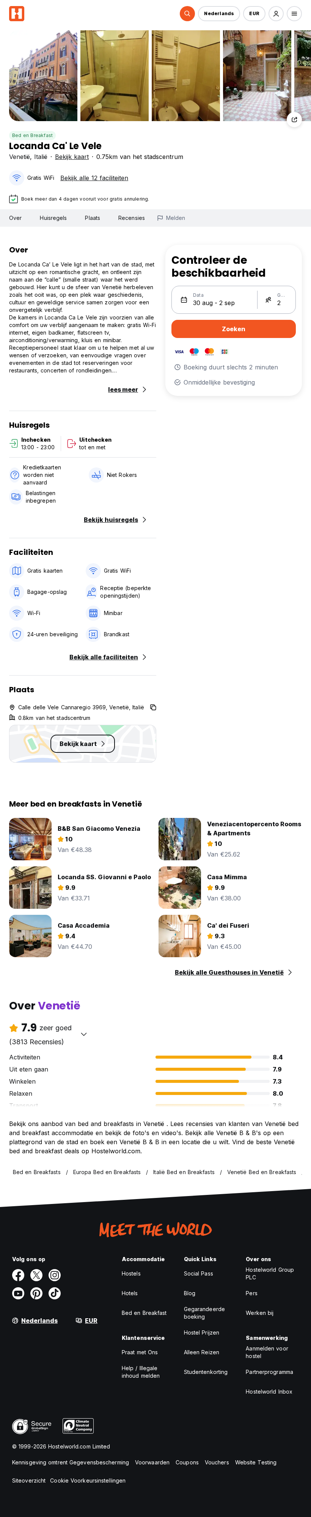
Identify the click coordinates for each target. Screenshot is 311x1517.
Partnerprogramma (269, 1372)
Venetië (19, 156)
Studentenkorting (206, 1372)
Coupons (187, 1462)
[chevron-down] (84, 1034)
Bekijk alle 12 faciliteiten (94, 178)
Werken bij (259, 1313)
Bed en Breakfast (32, 135)
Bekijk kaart (72, 156)
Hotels (130, 1293)
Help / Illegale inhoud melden (141, 1372)
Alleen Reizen (201, 1352)
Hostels (131, 1273)
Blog (189, 1293)
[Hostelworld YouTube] (18, 1293)
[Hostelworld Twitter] (36, 1275)
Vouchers (217, 1462)
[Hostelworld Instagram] (55, 1275)
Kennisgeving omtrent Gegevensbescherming (70, 1462)
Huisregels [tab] (53, 218)
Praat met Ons (140, 1352)
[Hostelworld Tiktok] (55, 1293)
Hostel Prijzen (201, 1332)
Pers (251, 1293)
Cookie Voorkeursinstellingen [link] (88, 1480)
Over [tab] (15, 218)
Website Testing (256, 1462)
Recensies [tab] (131, 218)
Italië (40, 156)
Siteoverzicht (29, 1480)
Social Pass (198, 1273)
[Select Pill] (187, 13)
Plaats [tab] (92, 218)
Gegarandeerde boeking (204, 1313)
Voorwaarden (152, 1462)
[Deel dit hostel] (294, 119)
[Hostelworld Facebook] (18, 1275)
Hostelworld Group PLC (270, 1273)
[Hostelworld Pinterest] (36, 1293)
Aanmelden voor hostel (267, 1352)
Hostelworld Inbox (269, 1391)
